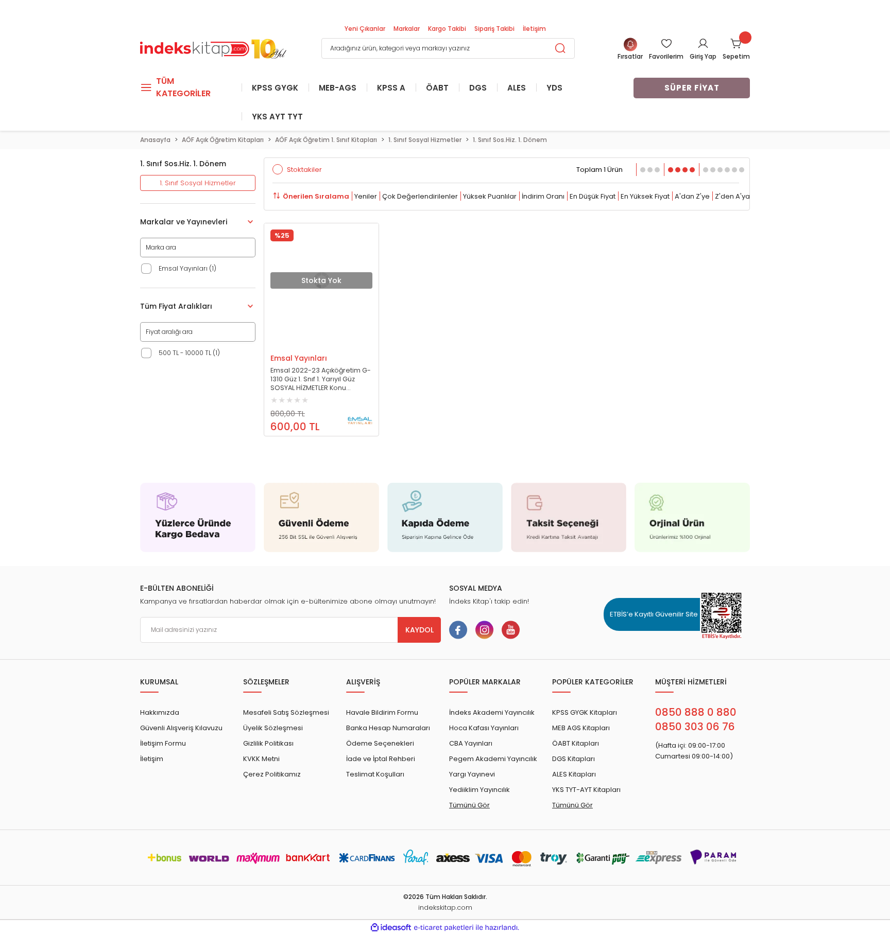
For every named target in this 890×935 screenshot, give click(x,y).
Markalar (406, 28)
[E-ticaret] (444, 927)
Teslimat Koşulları (375, 774)
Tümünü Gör (469, 805)
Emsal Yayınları (298, 358)
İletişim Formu (163, 743)
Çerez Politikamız (272, 774)
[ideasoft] (391, 927)
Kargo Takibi (447, 28)
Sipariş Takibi (494, 28)
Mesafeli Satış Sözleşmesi (286, 712)
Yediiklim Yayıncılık (479, 790)
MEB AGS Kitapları (581, 728)
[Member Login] (703, 43)
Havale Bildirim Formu (382, 712)
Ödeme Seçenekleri (380, 743)
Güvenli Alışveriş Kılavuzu (181, 728)
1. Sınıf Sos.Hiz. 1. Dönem (510, 139)
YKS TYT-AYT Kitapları (586, 790)
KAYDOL (419, 630)
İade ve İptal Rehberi (380, 759)
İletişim (534, 28)
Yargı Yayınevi (472, 774)
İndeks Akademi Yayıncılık (492, 712)
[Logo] (213, 47)
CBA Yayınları (470, 743)
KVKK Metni (261, 759)
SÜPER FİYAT (692, 87)
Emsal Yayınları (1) (187, 268)
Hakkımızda (159, 712)
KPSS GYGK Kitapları (584, 712)
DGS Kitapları (573, 759)
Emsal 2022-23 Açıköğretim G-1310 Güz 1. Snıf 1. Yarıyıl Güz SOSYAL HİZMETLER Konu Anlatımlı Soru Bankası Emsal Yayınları (320, 379)
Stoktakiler (304, 169)
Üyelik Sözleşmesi (273, 728)
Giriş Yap (703, 56)
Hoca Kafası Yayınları (484, 728)
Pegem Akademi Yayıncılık (493, 759)
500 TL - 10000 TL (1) (189, 352)
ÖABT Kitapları (575, 743)
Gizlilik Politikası (268, 743)
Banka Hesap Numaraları (388, 728)
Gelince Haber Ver (311, 343)
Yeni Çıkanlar (365, 28)
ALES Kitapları (574, 774)
